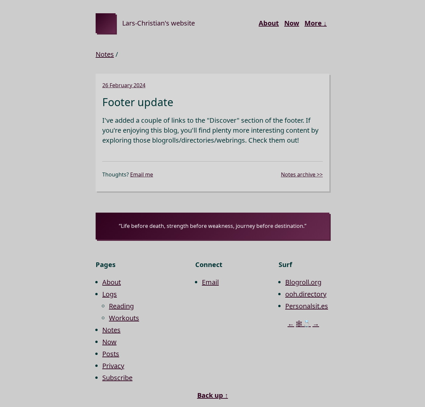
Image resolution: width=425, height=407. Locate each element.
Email (210, 282)
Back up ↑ (212, 395)
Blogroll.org (303, 282)
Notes (105, 54)
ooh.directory (305, 294)
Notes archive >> (302, 174)
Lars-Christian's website (158, 23)
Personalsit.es (306, 306)
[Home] (106, 23)
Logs (109, 294)
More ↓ (315, 23)
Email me (141, 174)
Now (291, 23)
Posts (110, 353)
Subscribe (117, 377)
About (269, 23)
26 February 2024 (123, 85)
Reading (121, 306)
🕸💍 (303, 323)
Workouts (124, 317)
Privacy (113, 365)
